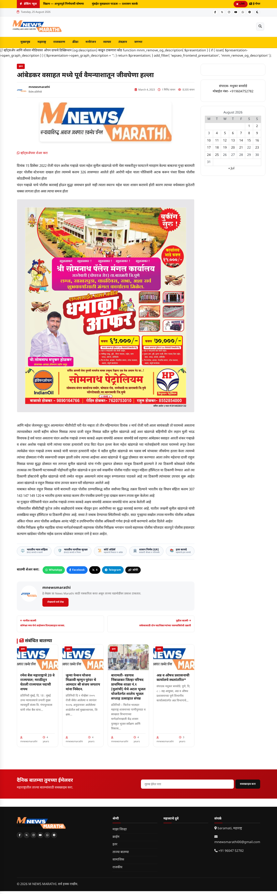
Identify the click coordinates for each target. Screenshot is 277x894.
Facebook (78, 570)
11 (217, 141)
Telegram (115, 570)
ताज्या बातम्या (121, 852)
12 (225, 141)
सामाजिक (118, 860)
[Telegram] (249, 12)
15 (249, 141)
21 (241, 148)
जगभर (138, 42)
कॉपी (135, 570)
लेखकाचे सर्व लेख (55, 602)
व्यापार (107, 42)
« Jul (231, 168)
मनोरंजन (91, 42)
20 (233, 148)
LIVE (242, 3)
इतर (21, 66)
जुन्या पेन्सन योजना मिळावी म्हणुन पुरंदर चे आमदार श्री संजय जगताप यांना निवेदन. (83, 682)
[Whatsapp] (243, 12)
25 (217, 155)
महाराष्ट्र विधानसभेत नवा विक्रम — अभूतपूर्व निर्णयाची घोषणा (46, 4)
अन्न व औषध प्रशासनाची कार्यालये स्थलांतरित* (173, 678)
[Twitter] (222, 12)
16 (257, 141)
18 (217, 148)
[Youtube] (236, 12)
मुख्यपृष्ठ (25, 42)
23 (257, 148)
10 (209, 141)
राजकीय (117, 867)
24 (209, 155)
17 (209, 148)
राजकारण (59, 42)
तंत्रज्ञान (122, 42)
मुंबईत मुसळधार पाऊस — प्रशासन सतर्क (112, 4)
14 (241, 141)
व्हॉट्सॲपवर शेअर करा (34, 153)
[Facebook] (215, 12)
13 (233, 141)
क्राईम (116, 837)
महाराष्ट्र (42, 42)
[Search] (260, 27)
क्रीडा (75, 42)
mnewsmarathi (39, 87)
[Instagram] (229, 12)
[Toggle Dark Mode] (257, 12)
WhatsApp (55, 570)
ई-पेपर (256, 4)
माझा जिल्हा (120, 829)
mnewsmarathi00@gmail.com (237, 842)
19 (225, 148)
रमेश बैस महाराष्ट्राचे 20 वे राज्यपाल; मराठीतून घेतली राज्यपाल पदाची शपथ (37, 682)
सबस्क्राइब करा (248, 784)
